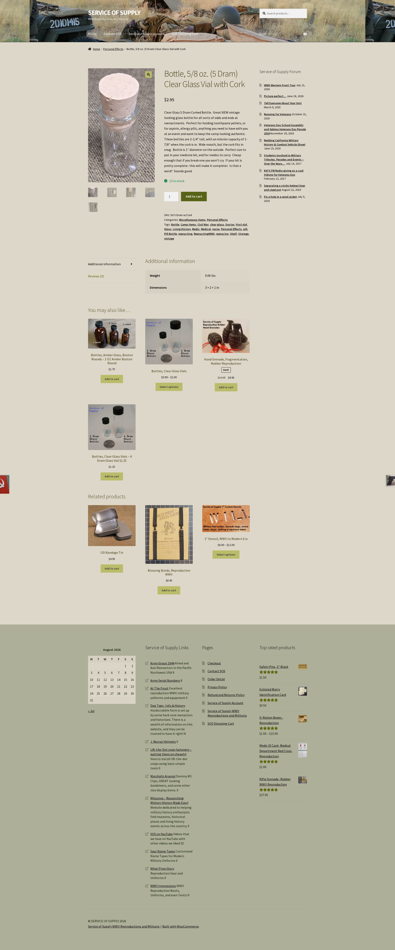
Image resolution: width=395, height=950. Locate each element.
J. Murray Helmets (163, 742)
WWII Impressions (163, 886)
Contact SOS (113, 34)
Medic (196, 229)
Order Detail (216, 679)
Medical (206, 229)
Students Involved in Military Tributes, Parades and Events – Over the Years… (284, 159)
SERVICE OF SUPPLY (114, 12)
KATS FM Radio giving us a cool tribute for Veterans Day (283, 173)
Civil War (203, 224)
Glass (167, 229)
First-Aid (241, 224)
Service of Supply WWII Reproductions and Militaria (123, 926)
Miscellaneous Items (192, 220)
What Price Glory (162, 868)
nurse (216, 229)
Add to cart (194, 196)
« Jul (91, 711)
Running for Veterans (277, 114)
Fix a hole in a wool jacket (280, 197)
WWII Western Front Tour (279, 85)
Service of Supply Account (147, 34)
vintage (169, 238)
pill (245, 229)
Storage (243, 234)
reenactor (222, 234)
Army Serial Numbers (165, 680)
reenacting (185, 234)
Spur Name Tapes (162, 851)
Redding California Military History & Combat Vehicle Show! (284, 142)
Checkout (214, 663)
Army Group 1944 (162, 663)
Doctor (229, 224)
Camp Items (188, 224)
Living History (182, 229)
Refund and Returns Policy (226, 695)
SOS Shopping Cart (185, 34)
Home (92, 34)
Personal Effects (113, 49)
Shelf (233, 234)
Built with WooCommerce (180, 926)
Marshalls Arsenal (162, 776)
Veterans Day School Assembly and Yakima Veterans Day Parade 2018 (285, 129)
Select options (169, 387)
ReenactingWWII (204, 234)
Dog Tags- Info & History (167, 705)
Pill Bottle (170, 234)
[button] (148, 74)
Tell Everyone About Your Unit (283, 103)
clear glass (217, 224)
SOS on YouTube (161, 834)
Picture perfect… (275, 96)
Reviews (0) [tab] (96, 276)
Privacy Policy (217, 687)
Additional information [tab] (104, 264)
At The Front (159, 688)
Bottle (175, 224)
